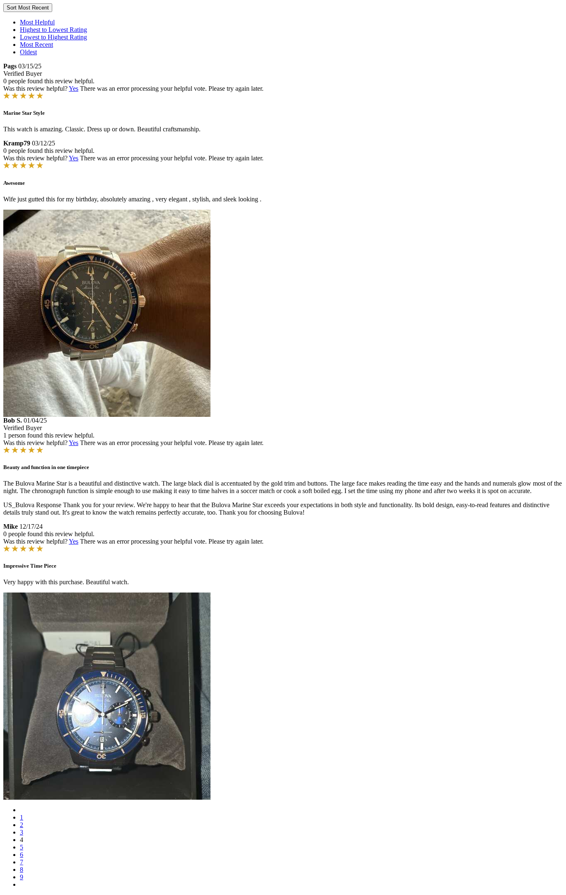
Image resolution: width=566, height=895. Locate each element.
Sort (28, 8)
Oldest (28, 52)
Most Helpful (37, 22)
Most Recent (36, 44)
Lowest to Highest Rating (53, 37)
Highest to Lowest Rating (53, 29)
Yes (73, 88)
